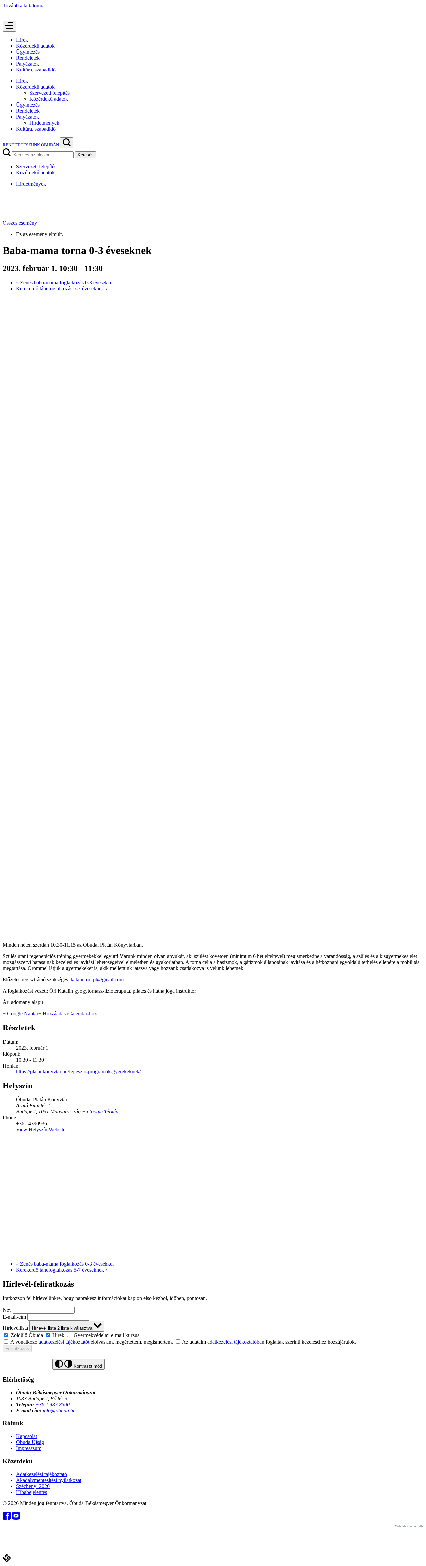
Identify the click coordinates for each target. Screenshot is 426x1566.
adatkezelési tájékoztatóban (235, 1342)
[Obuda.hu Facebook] (7, 1518)
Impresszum (28, 1448)
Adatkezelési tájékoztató (41, 1474)
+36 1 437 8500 (52, 1404)
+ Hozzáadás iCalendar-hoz (67, 1013)
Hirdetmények (44, 123)
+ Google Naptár (20, 1013)
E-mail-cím (14, 1317)
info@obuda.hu (59, 1410)
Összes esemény (20, 223)
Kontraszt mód (87, 1366)
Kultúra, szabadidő (36, 69)
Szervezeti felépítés (49, 93)
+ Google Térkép (100, 1111)
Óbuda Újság (30, 1442)
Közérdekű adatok (35, 46)
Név (7, 1310)
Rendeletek (28, 58)
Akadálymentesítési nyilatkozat (48, 1480)
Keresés (86, 154)
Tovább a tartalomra (24, 5)
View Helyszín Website (40, 1129)
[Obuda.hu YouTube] (16, 1518)
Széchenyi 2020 (33, 1486)
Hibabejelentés (31, 1492)
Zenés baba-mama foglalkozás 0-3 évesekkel (65, 282)
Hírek (22, 40)
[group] (213, 1335)
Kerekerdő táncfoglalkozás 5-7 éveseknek (62, 288)
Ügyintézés (28, 52)
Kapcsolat (26, 1436)
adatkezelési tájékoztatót (64, 1342)
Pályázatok (27, 64)
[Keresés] (66, 142)
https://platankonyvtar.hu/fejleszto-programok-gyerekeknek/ (78, 1071)
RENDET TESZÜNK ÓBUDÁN (31, 144)
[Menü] (9, 26)
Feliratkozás (17, 1348)
